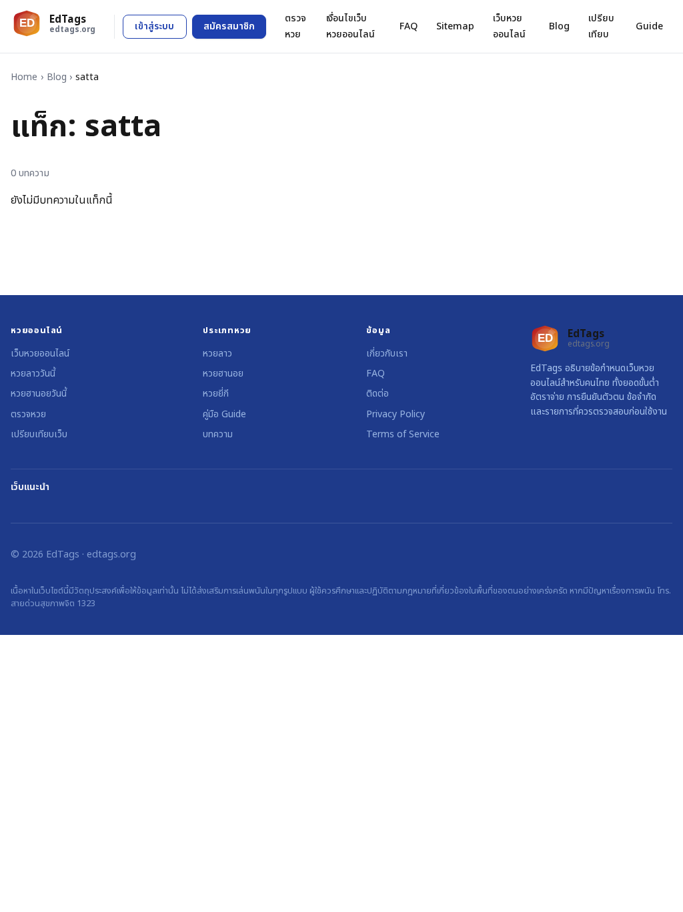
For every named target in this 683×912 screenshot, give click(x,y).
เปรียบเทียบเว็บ (39, 434)
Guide (649, 26)
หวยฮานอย (223, 374)
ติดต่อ (377, 394)
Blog (559, 26)
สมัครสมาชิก (229, 26)
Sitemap (455, 26)
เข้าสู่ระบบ (154, 26)
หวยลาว (217, 354)
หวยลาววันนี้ (33, 374)
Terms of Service (403, 434)
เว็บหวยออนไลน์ (509, 26)
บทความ (218, 434)
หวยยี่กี (216, 394)
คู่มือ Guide (224, 414)
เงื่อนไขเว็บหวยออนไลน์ (350, 26)
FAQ (409, 26)
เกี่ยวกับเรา (387, 354)
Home (24, 77)
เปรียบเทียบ (601, 26)
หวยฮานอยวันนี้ (39, 394)
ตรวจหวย (295, 26)
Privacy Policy (395, 414)
